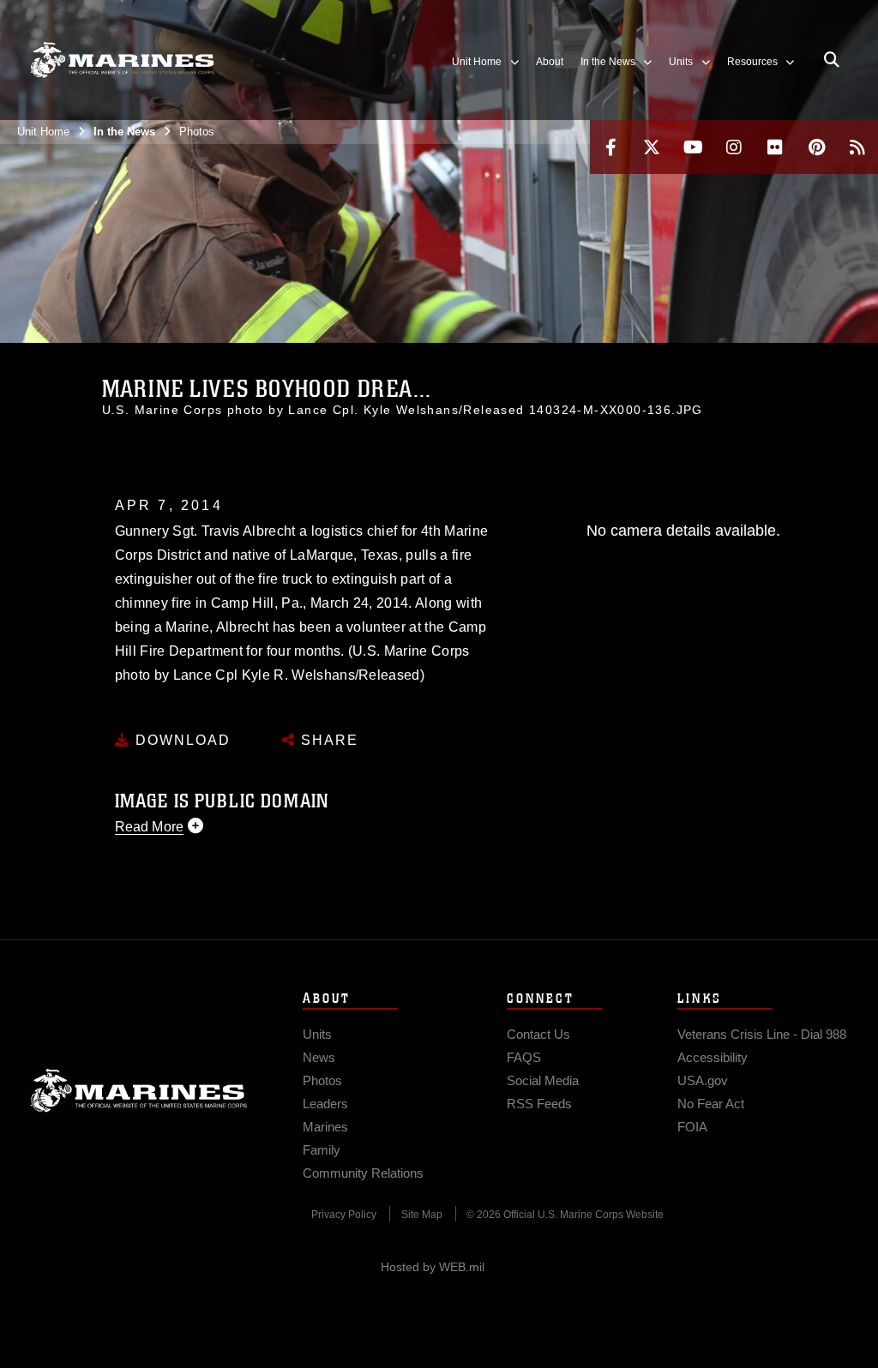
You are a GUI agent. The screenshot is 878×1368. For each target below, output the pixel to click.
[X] (651, 147)
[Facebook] (610, 147)
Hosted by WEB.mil (432, 1267)
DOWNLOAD (180, 740)
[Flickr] (775, 147)
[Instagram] (734, 147)
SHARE (327, 740)
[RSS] (857, 147)
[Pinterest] (816, 147)
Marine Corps (139, 1090)
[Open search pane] (831, 60)
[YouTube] (692, 147)
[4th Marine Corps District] (122, 60)
